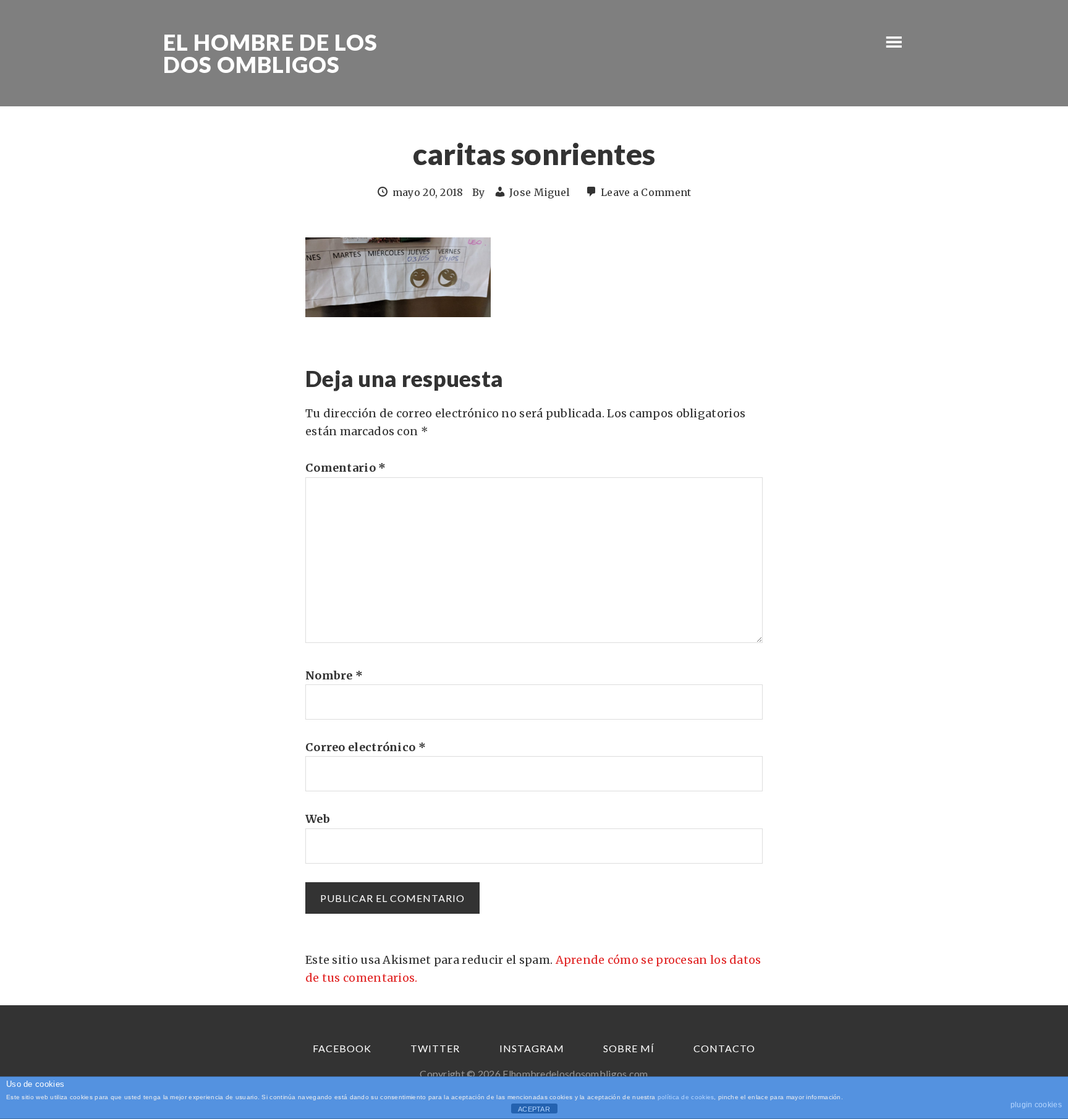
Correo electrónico (365, 747)
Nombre (334, 675)
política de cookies (686, 1097)
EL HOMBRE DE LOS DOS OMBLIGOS (270, 53)
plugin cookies (1036, 1104)
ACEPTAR (534, 1109)
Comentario (345, 468)
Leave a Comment (646, 192)
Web (317, 819)
